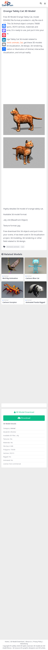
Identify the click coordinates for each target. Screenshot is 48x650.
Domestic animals (11, 42)
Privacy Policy (37, 642)
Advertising (24, 644)
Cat (21, 42)
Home (7, 642)
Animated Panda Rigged (35, 302)
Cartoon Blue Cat (32, 278)
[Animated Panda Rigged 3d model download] (35, 289)
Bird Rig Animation (10, 278)
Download (25, 418)
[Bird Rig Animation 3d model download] (12, 266)
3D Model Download (17, 642)
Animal (6, 276)
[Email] (4, 44)
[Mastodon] (4, 30)
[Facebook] (4, 26)
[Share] (4, 49)
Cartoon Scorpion (10, 302)
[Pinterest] (4, 35)
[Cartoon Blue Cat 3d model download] (35, 266)
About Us (29, 642)
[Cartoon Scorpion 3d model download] (12, 289)
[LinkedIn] (4, 39)
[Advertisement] (24, 80)
